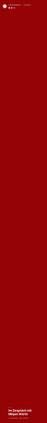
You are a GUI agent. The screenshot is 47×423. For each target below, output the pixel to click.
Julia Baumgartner (14, 5)
